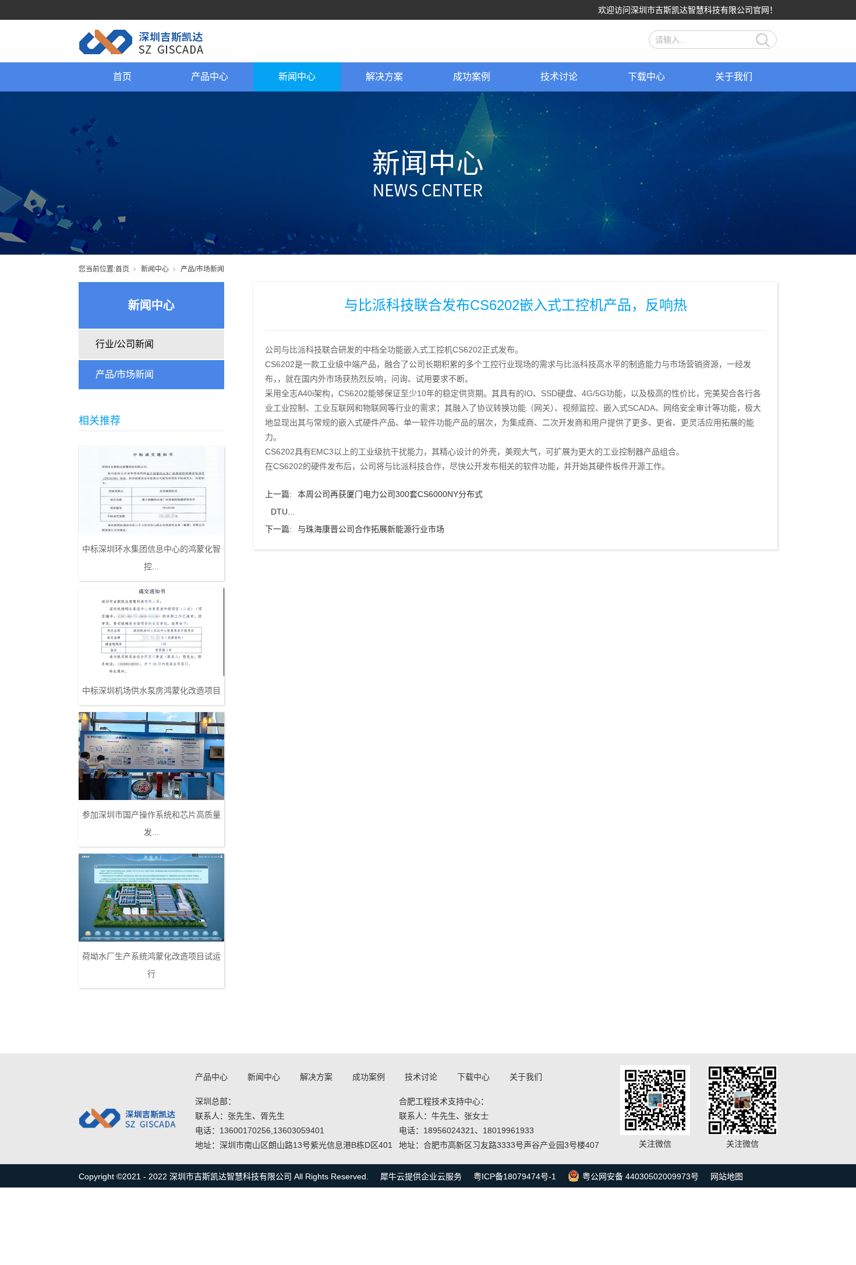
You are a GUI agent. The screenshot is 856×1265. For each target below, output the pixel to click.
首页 (122, 77)
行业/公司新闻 (124, 344)
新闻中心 (297, 77)
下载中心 (646, 77)
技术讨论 (559, 77)
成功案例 (471, 77)
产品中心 (209, 77)
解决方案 (384, 77)
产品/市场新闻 (202, 269)
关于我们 (733, 77)
